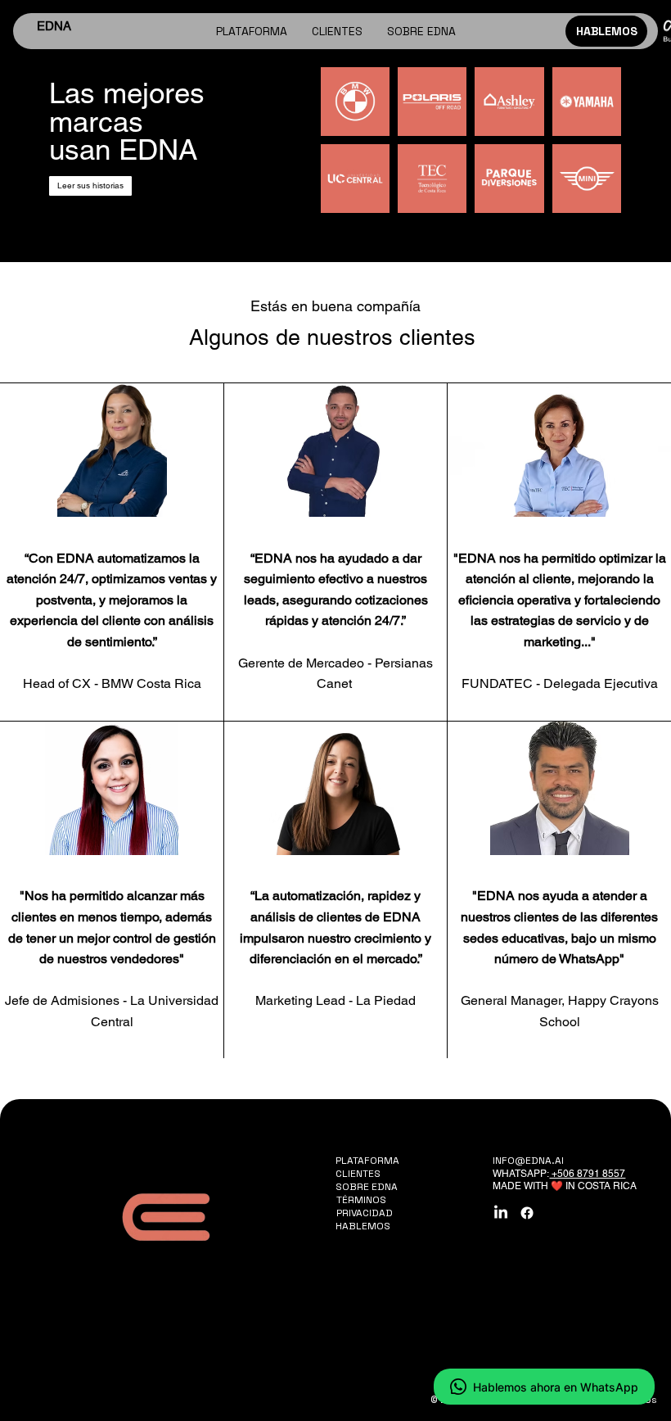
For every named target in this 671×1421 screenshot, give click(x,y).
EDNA (54, 26)
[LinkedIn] (501, 1213)
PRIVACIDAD (364, 1213)
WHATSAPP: (521, 1173)
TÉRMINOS (361, 1199)
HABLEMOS (363, 1226)
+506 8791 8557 (587, 1173)
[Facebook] (527, 1213)
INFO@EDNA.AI (528, 1160)
